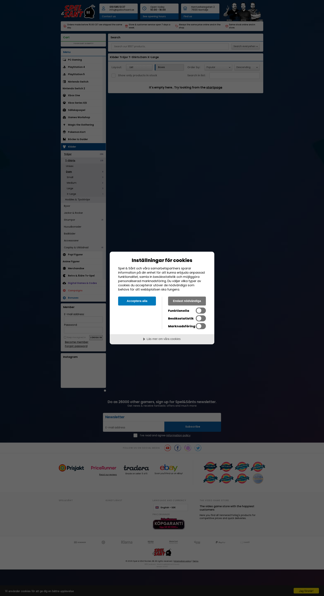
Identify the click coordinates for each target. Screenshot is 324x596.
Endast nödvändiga (187, 301)
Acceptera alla (137, 301)
